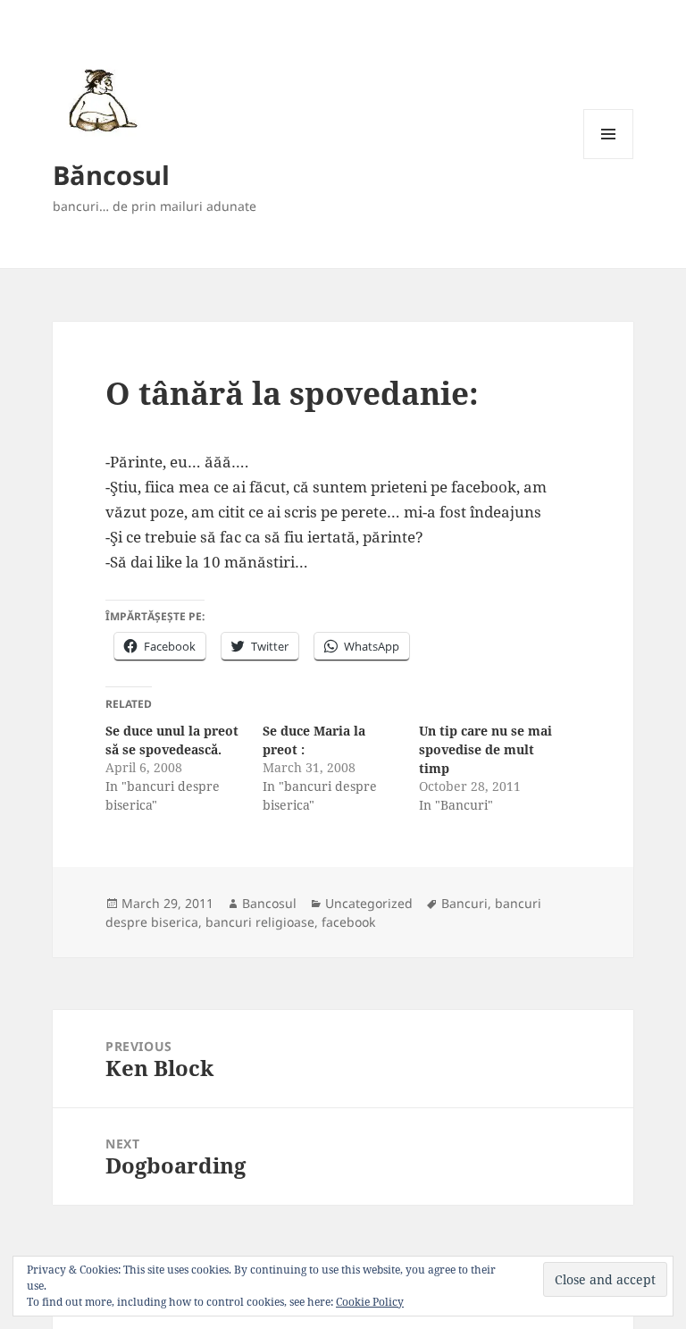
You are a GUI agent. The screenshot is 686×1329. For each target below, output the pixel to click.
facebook (348, 921)
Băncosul (111, 174)
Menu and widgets (608, 158)
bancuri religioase (259, 921)
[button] (99, 100)
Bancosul (269, 903)
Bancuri (464, 903)
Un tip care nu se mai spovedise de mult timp (485, 749)
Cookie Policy (370, 1301)
